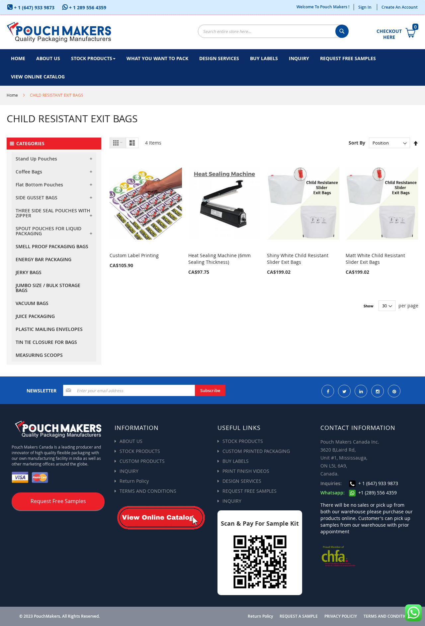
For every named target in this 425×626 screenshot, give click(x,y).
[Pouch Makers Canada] (59, 32)
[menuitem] (18, 58)
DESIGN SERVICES (241, 481)
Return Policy (134, 481)
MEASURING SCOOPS (39, 355)
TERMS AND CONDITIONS (148, 491)
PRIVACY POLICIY (340, 616)
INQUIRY (129, 471)
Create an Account (400, 7)
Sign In (365, 7)
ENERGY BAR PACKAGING (43, 259)
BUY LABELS (235, 461)
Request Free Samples (58, 501)
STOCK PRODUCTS (140, 451)
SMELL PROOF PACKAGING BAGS (52, 246)
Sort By (357, 143)
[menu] (212, 67)
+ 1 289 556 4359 (87, 7)
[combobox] (272, 31)
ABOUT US (131, 441)
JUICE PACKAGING (35, 316)
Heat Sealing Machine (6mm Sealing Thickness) (219, 258)
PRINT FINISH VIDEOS (245, 471)
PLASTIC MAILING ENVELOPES (49, 329)
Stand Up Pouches (36, 159)
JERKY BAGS (29, 272)
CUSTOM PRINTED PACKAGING (256, 451)
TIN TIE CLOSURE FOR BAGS (46, 342)
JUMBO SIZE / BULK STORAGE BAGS (48, 287)
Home (12, 95)
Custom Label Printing (134, 255)
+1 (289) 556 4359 (377, 492)
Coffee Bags (29, 171)
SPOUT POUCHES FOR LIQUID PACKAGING (48, 231)
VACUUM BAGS (32, 303)
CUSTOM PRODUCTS (142, 461)
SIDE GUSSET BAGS (36, 197)
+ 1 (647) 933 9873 (33, 7)
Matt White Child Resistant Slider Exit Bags (375, 258)
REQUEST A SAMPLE (299, 616)
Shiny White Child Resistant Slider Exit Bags (297, 258)
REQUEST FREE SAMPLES (249, 491)
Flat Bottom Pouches (39, 184)
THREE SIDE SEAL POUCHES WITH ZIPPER (53, 213)
